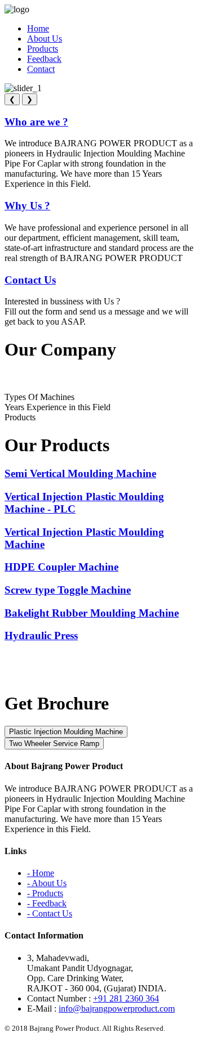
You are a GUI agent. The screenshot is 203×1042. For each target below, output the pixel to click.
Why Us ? (27, 206)
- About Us (47, 883)
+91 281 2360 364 (126, 998)
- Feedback (47, 903)
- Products (45, 893)
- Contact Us (49, 913)
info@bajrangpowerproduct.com (117, 1008)
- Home (40, 873)
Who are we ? (36, 122)
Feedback (44, 59)
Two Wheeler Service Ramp (54, 743)
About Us (44, 38)
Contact (41, 69)
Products (42, 48)
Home (38, 28)
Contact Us (30, 280)
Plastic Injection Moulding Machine (66, 731)
